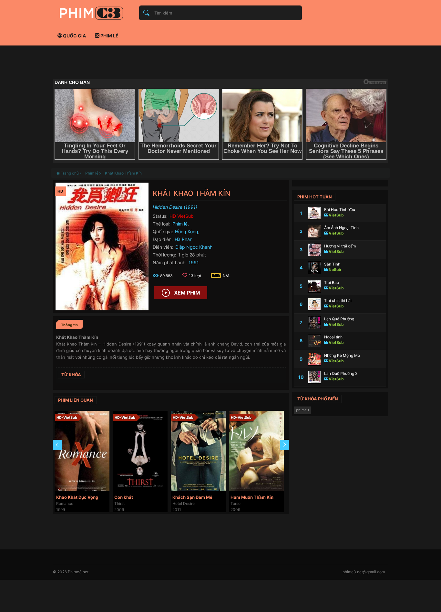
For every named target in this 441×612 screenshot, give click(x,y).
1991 (194, 262)
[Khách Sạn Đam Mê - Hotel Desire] (198, 451)
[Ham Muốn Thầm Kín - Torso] (256, 451)
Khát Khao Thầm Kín (123, 173)
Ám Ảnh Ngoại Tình (341, 227)
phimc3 (302, 410)
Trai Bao (331, 282)
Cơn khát (123, 497)
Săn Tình (332, 264)
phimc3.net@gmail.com (364, 571)
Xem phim (187, 292)
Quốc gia (74, 35)
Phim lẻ (108, 35)
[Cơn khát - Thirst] (140, 451)
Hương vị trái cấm (340, 246)
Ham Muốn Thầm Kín (252, 497)
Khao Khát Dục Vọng (77, 497)
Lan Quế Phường (339, 318)
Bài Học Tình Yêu (339, 209)
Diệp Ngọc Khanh (193, 247)
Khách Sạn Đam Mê (192, 497)
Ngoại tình (333, 337)
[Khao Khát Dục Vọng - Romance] (82, 451)
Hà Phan (183, 239)
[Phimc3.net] (91, 12)
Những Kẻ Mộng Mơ (342, 355)
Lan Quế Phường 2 (340, 373)
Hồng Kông (186, 231)
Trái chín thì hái (338, 300)
